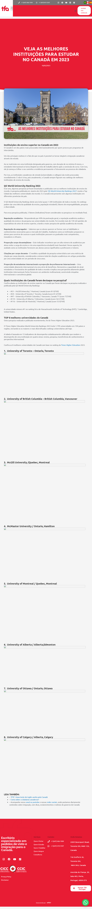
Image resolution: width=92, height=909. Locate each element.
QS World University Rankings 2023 (62, 191)
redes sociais (52, 802)
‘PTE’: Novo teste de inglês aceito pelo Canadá (29, 797)
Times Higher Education (70, 345)
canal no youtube (32, 802)
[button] (75, 11)
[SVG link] (49, 902)
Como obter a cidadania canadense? (25, 799)
